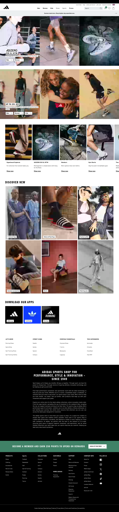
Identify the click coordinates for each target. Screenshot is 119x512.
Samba (34, 347)
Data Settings (47, 508)
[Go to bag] (113, 8)
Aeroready (90, 343)
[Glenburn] (73, 149)
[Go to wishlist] (109, 8)
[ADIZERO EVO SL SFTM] (45, 149)
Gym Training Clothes (11, 354)
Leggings (62, 354)
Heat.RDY (89, 354)
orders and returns (90, 4)
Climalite (89, 347)
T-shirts (62, 347)
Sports (64, 8)
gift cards (99, 4)
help (84, 4)
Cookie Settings (38, 508)
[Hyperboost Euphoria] (18, 149)
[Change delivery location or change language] (114, 4)
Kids (51, 8)
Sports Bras (9, 347)
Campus (35, 354)
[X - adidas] (106, 469)
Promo (71, 8)
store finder (79, 4)
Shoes (58, 8)
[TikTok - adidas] (106, 479)
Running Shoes (10, 343)
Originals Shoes (64, 343)
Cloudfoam (90, 351)
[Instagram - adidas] (106, 464)
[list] (59, 149)
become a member (106, 4)
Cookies (54, 508)
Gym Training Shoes (11, 351)
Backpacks (63, 351)
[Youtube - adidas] (106, 483)
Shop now (10, 171)
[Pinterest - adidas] (106, 474)
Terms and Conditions (71, 508)
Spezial (35, 351)
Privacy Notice (60, 508)
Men (38, 8)
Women (45, 8)
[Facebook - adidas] (106, 460)
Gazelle (35, 343)
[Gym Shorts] (100, 149)
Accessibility (81, 508)
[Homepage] (6, 7)
